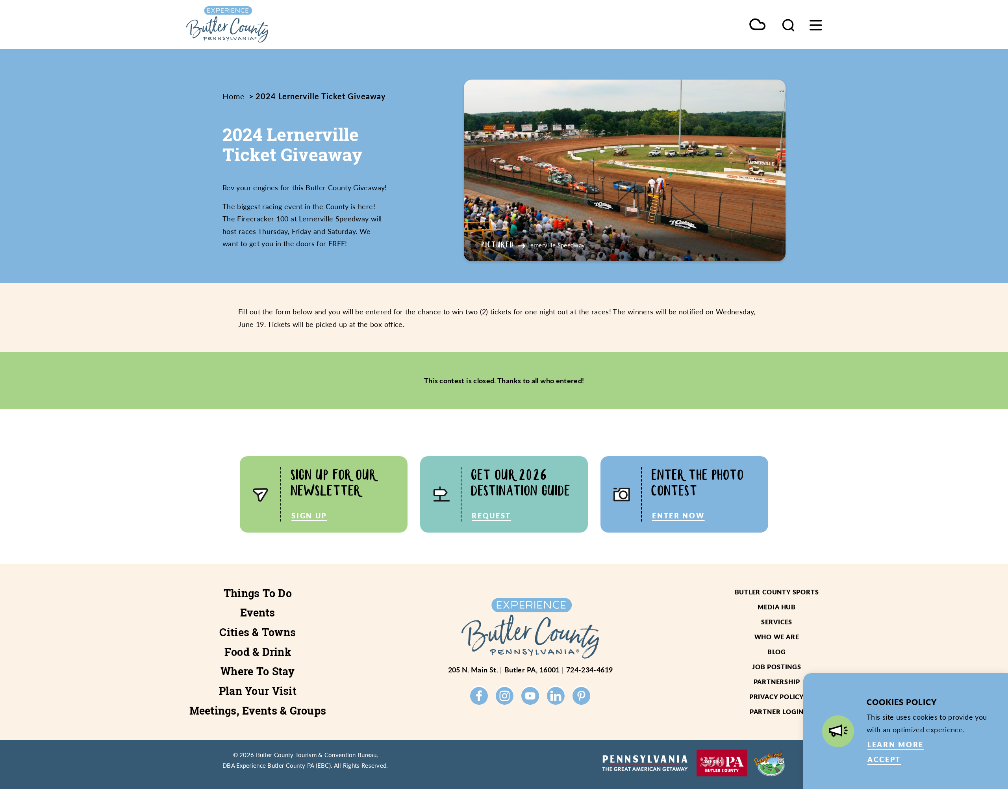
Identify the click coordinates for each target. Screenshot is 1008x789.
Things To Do (258, 593)
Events (257, 612)
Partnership (777, 681)
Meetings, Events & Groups (257, 711)
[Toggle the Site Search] (788, 24)
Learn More (895, 744)
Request (491, 515)
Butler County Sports (777, 591)
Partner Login (777, 711)
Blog (776, 651)
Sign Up (309, 515)
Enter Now (678, 515)
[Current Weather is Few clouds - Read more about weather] (757, 25)
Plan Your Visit (257, 691)
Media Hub (777, 606)
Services (776, 621)
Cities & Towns (257, 632)
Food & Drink (257, 652)
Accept (884, 759)
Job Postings (776, 666)
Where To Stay (257, 671)
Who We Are (776, 636)
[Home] (263, 24)
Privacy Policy (776, 696)
